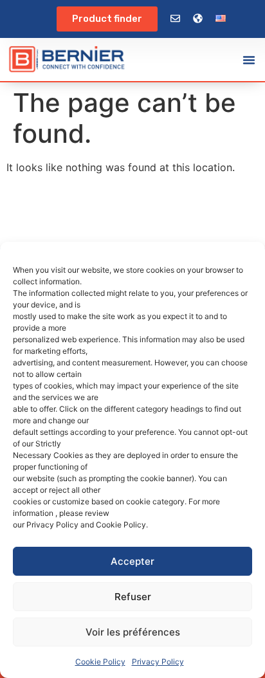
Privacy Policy (158, 661)
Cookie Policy (100, 661)
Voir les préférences (133, 632)
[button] (249, 59)
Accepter (132, 561)
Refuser (132, 597)
